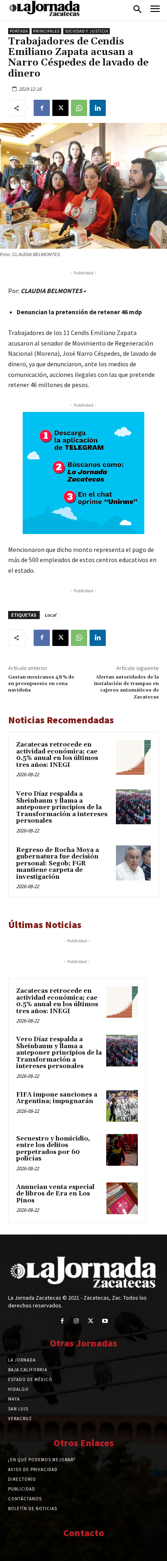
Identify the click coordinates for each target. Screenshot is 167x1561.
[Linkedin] (98, 108)
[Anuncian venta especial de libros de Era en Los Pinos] (122, 1198)
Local (50, 615)
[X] (60, 108)
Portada (19, 31)
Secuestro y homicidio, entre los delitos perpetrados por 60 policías (53, 1149)
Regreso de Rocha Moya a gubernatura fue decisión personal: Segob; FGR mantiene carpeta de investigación (57, 863)
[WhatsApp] (79, 108)
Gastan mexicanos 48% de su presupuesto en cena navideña (41, 684)
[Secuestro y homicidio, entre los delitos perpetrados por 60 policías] (122, 1150)
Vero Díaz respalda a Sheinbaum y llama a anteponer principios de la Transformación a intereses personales (61, 807)
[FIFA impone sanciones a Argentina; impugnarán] (122, 1106)
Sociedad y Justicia (86, 31)
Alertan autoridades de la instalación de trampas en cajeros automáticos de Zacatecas (126, 687)
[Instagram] (76, 1321)
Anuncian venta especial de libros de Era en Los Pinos (55, 1193)
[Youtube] (105, 1321)
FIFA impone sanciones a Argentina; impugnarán (56, 1098)
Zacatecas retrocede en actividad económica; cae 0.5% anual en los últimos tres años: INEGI (57, 755)
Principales (46, 31)
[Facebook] (42, 108)
